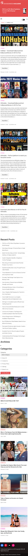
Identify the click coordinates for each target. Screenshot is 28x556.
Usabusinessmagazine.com (7, 549)
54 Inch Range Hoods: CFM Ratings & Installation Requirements (11, 317)
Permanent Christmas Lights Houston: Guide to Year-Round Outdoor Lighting (13, 327)
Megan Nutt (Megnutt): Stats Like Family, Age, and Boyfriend (12, 532)
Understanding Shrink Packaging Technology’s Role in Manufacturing (13, 337)
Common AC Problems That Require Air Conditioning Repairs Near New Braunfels (12, 312)
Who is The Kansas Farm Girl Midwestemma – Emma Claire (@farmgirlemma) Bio (14, 433)
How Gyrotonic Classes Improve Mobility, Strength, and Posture (12, 283)
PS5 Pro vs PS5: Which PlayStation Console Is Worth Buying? (13, 244)
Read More (4, 68)
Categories (3, 352)
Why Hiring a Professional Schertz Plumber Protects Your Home (12, 263)
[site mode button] (23, 20)
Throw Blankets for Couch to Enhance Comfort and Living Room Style (13, 273)
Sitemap (4, 366)
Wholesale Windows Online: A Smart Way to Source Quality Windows (13, 288)
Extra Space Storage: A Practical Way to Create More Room (13, 249)
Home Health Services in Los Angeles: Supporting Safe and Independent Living (11, 298)
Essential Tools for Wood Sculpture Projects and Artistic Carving (13, 332)
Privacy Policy (5, 363)
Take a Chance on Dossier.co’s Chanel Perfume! (12, 499)
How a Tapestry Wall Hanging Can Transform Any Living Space (13, 293)
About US (4, 358)
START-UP (3, 462)
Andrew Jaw (13, 72)
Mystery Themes (16, 554)
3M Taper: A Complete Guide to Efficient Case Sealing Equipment (13, 303)
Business (3, 429)
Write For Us (5, 369)
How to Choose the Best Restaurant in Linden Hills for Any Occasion (13, 307)
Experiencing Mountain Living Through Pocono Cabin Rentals (13, 268)
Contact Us (5, 361)
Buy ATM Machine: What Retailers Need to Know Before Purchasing (14, 322)
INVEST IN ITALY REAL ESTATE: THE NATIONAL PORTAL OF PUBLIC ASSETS (13, 254)
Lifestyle (2, 48)
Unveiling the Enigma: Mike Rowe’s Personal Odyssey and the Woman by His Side (13, 466)
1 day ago (3, 12)
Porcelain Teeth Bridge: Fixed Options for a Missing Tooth (12, 278)
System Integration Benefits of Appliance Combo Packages (12, 259)
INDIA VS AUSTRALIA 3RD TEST (10, 401)
